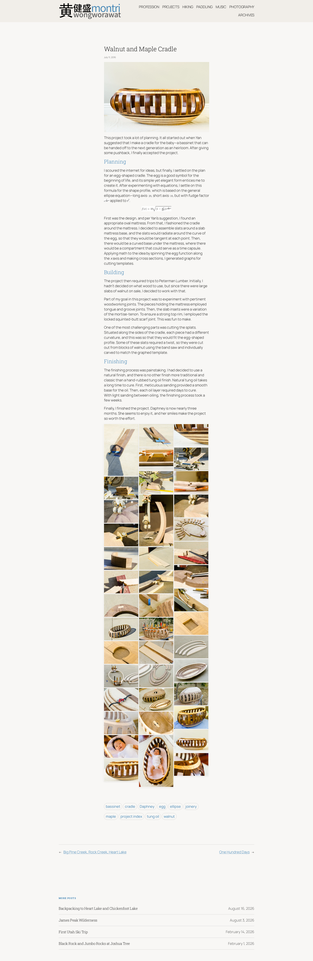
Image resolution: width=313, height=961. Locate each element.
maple (111, 816)
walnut (169, 816)
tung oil (153, 816)
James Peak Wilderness (78, 920)
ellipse (175, 806)
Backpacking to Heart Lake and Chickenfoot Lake (98, 908)
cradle (130, 806)
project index (131, 816)
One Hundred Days (234, 852)
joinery (191, 806)
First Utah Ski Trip (73, 932)
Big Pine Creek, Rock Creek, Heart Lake (95, 852)
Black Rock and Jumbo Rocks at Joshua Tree (94, 943)
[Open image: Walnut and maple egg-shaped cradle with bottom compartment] (191, 740)
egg (162, 806)
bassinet (113, 806)
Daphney (147, 806)
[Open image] (121, 449)
